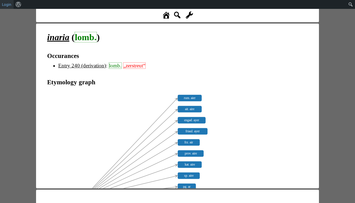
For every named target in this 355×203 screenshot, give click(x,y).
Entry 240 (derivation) (82, 65)
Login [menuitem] (6, 4)
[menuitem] (18, 4)
